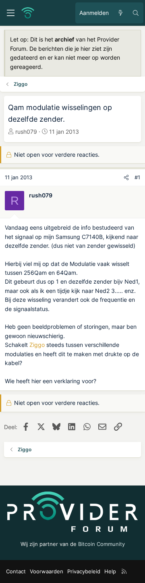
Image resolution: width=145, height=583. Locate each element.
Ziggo (37, 344)
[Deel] (126, 177)
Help (110, 571)
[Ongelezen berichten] (120, 12)
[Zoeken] (135, 12)
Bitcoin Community (101, 544)
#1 (137, 177)
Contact (16, 571)
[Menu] (10, 12)
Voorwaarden (46, 571)
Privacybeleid (83, 571)
